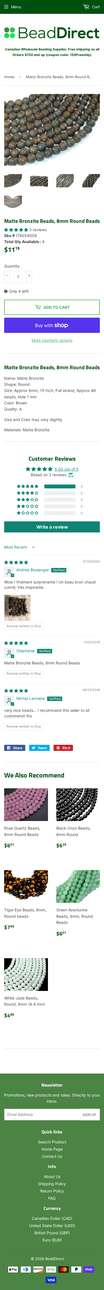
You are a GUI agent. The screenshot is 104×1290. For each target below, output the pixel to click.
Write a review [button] (52, 527)
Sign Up (89, 1115)
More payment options (52, 340)
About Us (52, 1176)
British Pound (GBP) (52, 1232)
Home (9, 77)
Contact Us (52, 1156)
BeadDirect (54, 1258)
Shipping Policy (52, 1183)
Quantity (12, 266)
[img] (16, 562)
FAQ (52, 1198)
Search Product (52, 1141)
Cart (95, 6)
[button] (16, 229)
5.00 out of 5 (66, 469)
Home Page (52, 1149)
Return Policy (52, 1191)
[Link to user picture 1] (17, 608)
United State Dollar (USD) (52, 1225)
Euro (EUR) (52, 1240)
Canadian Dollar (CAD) (52, 1218)
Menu (16, 6)
